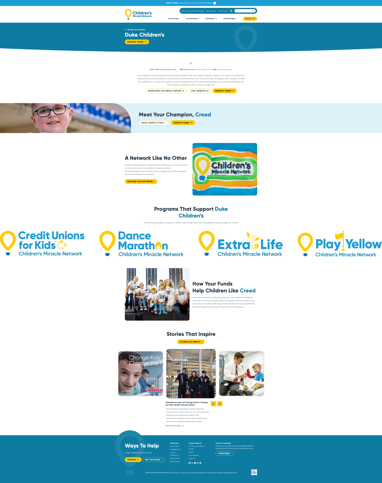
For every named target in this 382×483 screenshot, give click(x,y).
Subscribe (224, 453)
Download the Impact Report (165, 90)
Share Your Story (194, 455)
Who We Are (173, 19)
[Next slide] (219, 403)
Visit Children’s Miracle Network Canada (221, 473)
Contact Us (192, 458)
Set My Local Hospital (136, 30)
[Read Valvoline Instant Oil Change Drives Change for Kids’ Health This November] (191, 373)
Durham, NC (171, 69)
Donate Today (135, 41)
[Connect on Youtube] (195, 463)
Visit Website (198, 90)
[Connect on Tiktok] (198, 463)
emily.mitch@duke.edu (224, 69)
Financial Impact (175, 458)
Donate (248, 18)
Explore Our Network (140, 181)
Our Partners (229, 19)
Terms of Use (184, 473)
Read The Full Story (174, 426)
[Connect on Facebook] (189, 463)
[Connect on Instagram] (192, 463)
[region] (191, 373)
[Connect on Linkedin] (200, 463)
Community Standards (198, 473)
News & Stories (211, 11)
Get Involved (191, 19)
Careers (191, 452)
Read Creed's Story (152, 122)
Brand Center (223, 11)
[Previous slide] (213, 403)
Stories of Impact (190, 341)
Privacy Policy (174, 473)
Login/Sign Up (174, 449)
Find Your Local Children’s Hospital (193, 11)
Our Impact (210, 19)
